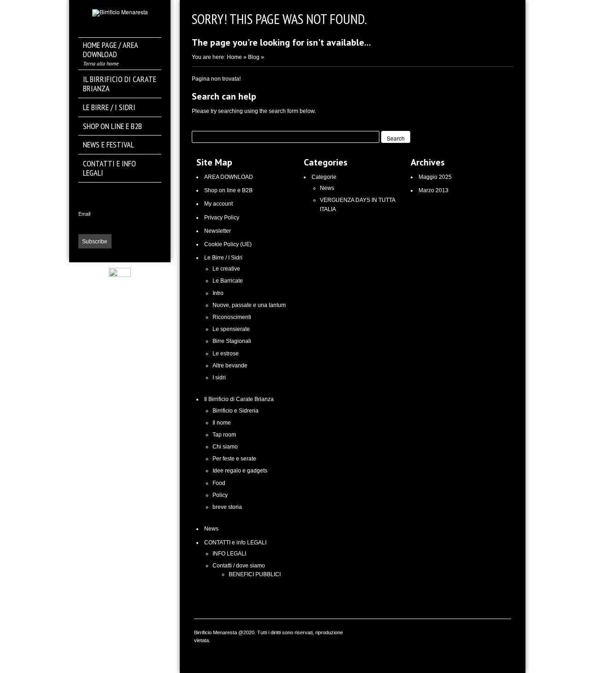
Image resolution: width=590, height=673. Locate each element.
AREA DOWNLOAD (228, 177)
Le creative (226, 269)
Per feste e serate (234, 458)
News (211, 528)
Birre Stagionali (231, 341)
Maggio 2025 (435, 177)
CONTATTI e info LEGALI (235, 542)
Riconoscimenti (231, 317)
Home (234, 57)
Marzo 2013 (433, 190)
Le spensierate (231, 329)
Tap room (224, 434)
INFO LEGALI (229, 553)
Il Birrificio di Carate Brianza (239, 399)
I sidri (219, 377)
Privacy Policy (221, 217)
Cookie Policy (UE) (228, 244)
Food (218, 483)
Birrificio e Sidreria (235, 410)
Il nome (221, 422)
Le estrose (225, 353)
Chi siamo (225, 446)
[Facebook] (120, 193)
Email (84, 213)
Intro (218, 293)
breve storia (227, 507)
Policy (220, 495)
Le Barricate (227, 280)
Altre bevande (230, 365)
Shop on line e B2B (228, 190)
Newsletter (217, 231)
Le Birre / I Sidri (223, 257)
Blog (254, 57)
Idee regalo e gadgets (239, 470)
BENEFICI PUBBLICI (255, 574)
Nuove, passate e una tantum (249, 305)
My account (218, 204)
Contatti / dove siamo (238, 565)
